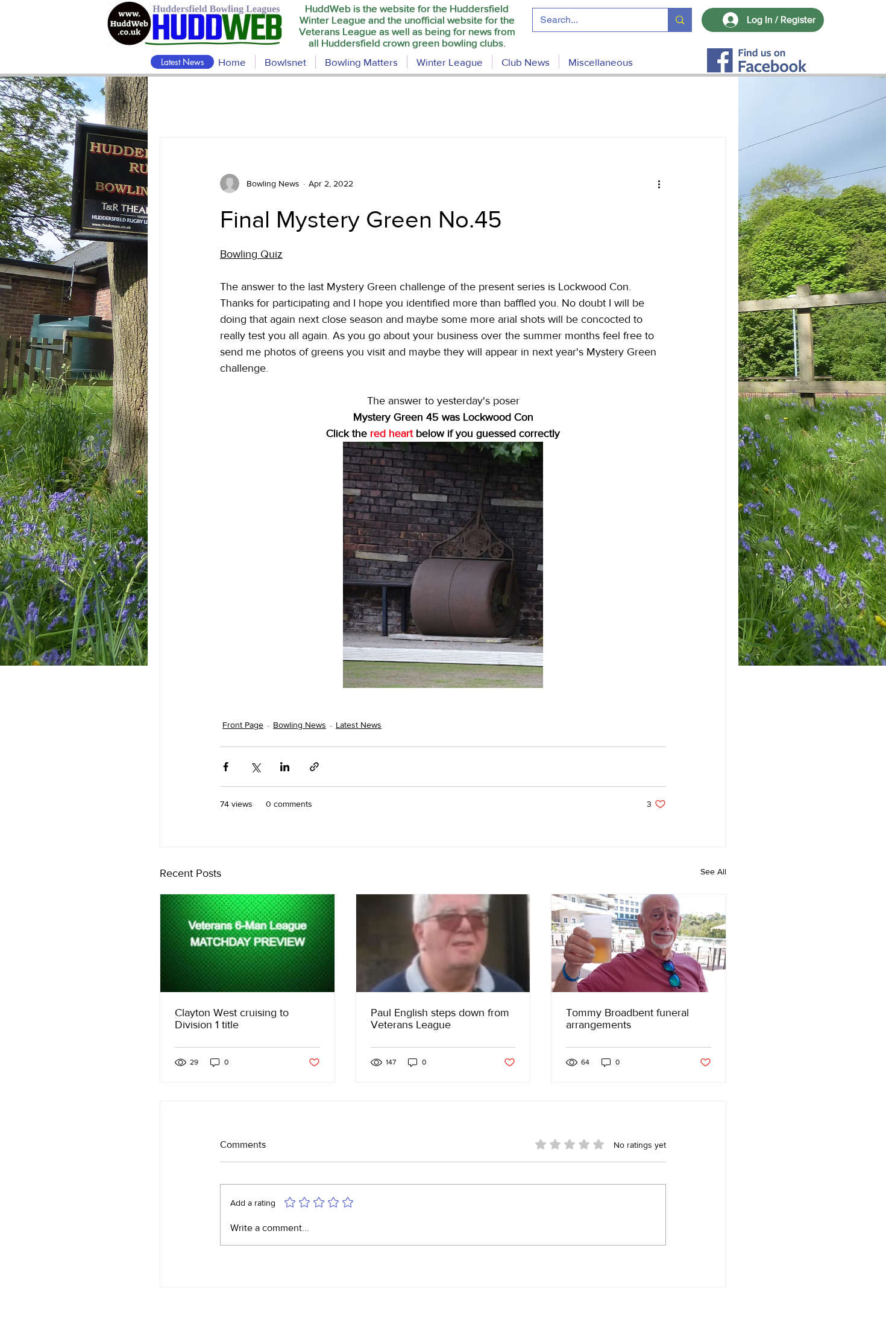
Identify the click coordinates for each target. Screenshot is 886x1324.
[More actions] (659, 183)
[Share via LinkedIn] (285, 766)
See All (713, 871)
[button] (361, 62)
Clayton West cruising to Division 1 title (232, 1019)
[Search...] (679, 19)
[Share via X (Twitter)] (255, 766)
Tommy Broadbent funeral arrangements (627, 1019)
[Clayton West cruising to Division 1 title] (247, 943)
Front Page (242, 725)
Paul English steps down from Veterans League (440, 1019)
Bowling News (299, 725)
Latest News (359, 725)
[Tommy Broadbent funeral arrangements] (638, 943)
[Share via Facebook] (225, 766)
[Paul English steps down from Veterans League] (443, 943)
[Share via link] (314, 766)
